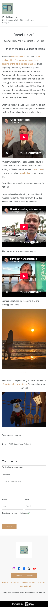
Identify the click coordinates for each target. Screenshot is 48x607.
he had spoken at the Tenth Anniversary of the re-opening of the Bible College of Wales (21, 60)
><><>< (24, 373)
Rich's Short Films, (16, 444)
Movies (18, 435)
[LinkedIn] (19, 569)
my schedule (24, 173)
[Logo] (7, 8)
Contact (41, 582)
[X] (29, 569)
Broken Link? (25, 586)
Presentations (28, 582)
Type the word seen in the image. (15, 513)
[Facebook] (24, 569)
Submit (9, 526)
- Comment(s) (28, 41)
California (27, 444)
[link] (24, 311)
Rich (42, 41)
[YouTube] (34, 569)
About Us (15, 582)
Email (27, 500)
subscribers (38, 169)
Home (5, 582)
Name (4, 500)
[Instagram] (14, 569)
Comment (6, 475)
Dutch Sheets (17, 56)
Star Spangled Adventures (15, 384)
